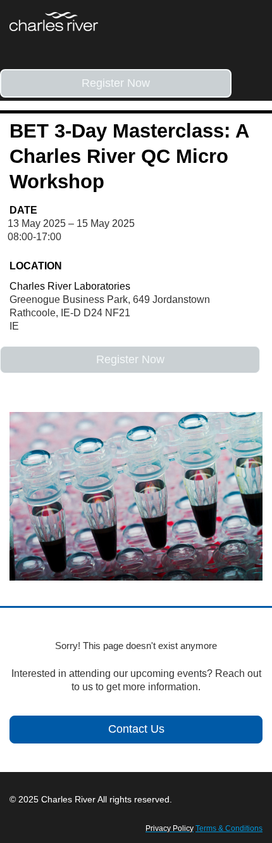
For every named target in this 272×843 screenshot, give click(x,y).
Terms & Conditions (229, 828)
